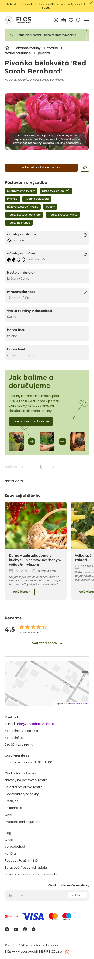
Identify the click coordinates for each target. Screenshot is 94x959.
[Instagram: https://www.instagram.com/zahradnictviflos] (6, 929)
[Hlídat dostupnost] (84, 168)
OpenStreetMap (79, 704)
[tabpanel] (47, 35)
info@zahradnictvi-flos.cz (35, 724)
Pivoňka (12, 198)
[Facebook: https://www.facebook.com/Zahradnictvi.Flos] (33, 929)
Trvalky (50, 206)
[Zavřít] (91, 3)
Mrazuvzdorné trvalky (21, 191)
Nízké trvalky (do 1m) (55, 191)
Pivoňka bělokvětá (37, 198)
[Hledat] (79, 20)
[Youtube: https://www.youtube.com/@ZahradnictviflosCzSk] (15, 929)
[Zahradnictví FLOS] (18, 20)
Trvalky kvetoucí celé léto (24, 215)
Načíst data (30, 467)
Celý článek (21, 591)
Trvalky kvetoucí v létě (62, 215)
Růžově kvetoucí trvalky (22, 206)
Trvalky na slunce (18, 222)
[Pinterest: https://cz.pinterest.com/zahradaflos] (24, 929)
